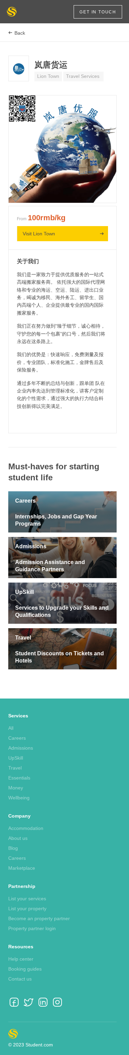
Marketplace (21, 868)
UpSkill (15, 758)
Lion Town (48, 76)
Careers (17, 738)
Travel (15, 768)
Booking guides (25, 969)
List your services (27, 898)
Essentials (19, 778)
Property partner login (32, 928)
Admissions (20, 748)
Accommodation (25, 828)
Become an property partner (39, 918)
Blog (13, 848)
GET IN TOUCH (97, 12)
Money (15, 787)
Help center (20, 959)
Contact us (20, 979)
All (10, 728)
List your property (27, 908)
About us (18, 838)
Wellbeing (19, 797)
